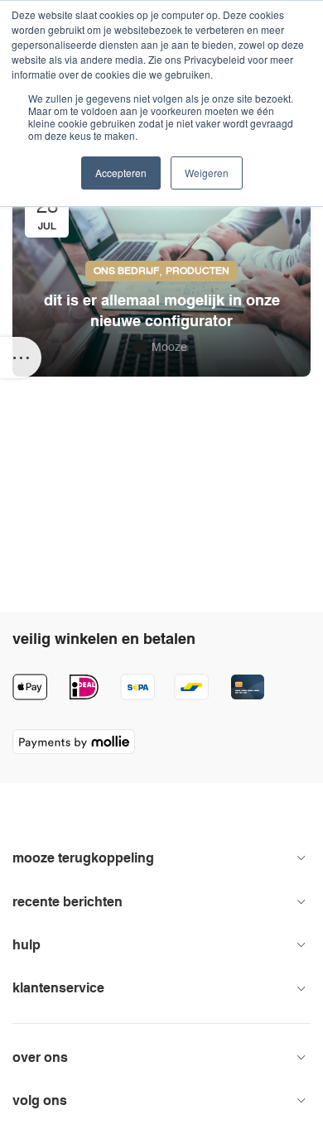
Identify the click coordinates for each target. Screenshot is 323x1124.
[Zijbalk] (20, 357)
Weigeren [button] (207, 173)
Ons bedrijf (126, 270)
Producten (197, 270)
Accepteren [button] (121, 173)
